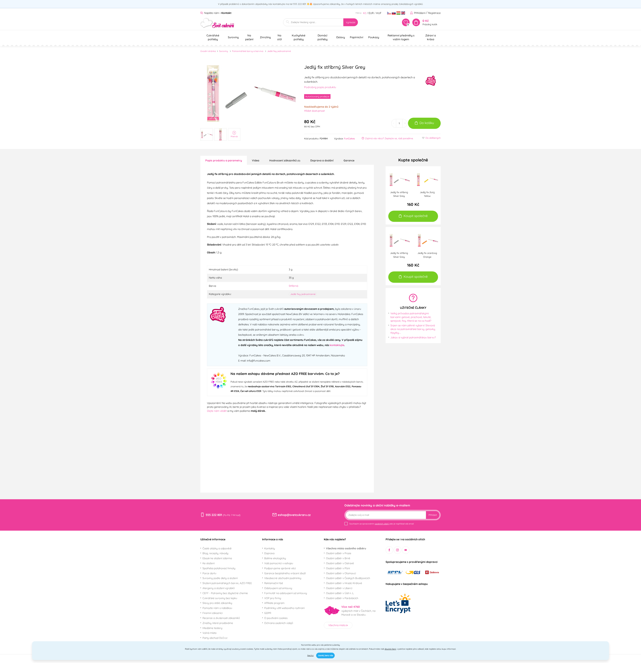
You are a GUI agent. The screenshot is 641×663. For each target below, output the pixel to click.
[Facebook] (389, 550)
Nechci (310, 655)
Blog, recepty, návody (215, 553)
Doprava (269, 553)
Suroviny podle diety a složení (220, 578)
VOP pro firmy (272, 598)
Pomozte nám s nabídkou (217, 608)
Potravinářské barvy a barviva (247, 51)
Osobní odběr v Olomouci (341, 573)
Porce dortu (209, 573)
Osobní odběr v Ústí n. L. (340, 593)
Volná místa (209, 632)
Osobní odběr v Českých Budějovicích (348, 578)
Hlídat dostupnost (314, 110)
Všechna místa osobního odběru (346, 548)
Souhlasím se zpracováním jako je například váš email (381, 523)
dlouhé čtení (390, 649)
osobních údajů (382, 523)
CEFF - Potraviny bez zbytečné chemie (225, 593)
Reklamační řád (273, 583)
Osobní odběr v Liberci (339, 588)
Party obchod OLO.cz (214, 637)
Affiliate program (274, 603)
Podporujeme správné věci (280, 568)
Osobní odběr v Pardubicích (342, 598)
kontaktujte (337, 345)
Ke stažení (208, 563)
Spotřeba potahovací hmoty (218, 568)
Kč (364, 13)
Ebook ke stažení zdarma (217, 558)
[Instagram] (397, 550)
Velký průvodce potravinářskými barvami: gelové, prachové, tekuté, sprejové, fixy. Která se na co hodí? (410, 317)
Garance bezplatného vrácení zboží (285, 573)
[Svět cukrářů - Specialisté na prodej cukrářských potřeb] (217, 23)
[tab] (223, 160)
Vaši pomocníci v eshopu (278, 563)
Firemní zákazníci (212, 613)
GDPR (267, 613)
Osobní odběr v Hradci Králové (344, 583)
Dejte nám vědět (217, 410)
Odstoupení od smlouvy (278, 588)
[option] (248, 93)
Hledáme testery (212, 628)
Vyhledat (350, 22)
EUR (371, 13)
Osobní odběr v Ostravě (340, 563)
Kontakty (269, 548)
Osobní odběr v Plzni (338, 568)
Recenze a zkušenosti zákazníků (221, 618)
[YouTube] (405, 550)
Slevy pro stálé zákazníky (217, 603)
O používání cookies (275, 618)
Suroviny (223, 51)
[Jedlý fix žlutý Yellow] (427, 179)
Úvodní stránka (208, 51)
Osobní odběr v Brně (338, 558)
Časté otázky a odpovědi (216, 548)
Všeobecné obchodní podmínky (282, 578)
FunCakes (349, 138)
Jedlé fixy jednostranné (279, 51)
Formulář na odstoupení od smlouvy (285, 593)
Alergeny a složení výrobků (218, 588)
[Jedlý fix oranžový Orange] (427, 240)
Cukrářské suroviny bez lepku (219, 598)
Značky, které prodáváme (217, 623)
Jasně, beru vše (325, 655)
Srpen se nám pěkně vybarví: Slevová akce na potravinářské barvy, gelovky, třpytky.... (413, 329)
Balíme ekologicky (275, 558)
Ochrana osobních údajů (278, 623)
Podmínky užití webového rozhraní (284, 608)
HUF (378, 13)
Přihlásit (433, 514)
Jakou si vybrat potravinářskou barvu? (413, 337)
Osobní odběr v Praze (338, 553)
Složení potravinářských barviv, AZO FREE (227, 583)
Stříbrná (293, 285)
